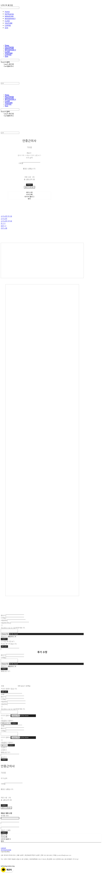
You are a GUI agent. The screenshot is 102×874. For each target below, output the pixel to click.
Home (7, 11)
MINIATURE (9, 16)
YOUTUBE (8, 23)
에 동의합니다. (13, 627)
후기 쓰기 (4, 646)
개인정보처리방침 (6, 850)
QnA (6, 28)
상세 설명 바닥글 (6, 221)
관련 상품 (4, 228)
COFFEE (8, 25)
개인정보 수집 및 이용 (8, 627)
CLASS (7, 21)
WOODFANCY (10, 18)
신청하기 (4, 832)
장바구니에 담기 (6, 807)
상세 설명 (4, 218)
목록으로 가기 (6, 723)
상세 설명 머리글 (6, 216)
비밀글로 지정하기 (7, 720)
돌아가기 (4, 745)
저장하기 (4, 639)
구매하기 (4, 759)
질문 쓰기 (4, 691)
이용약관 (3, 848)
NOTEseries (9, 14)
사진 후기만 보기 (8, 641)
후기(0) (3, 223)
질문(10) (3, 225)
